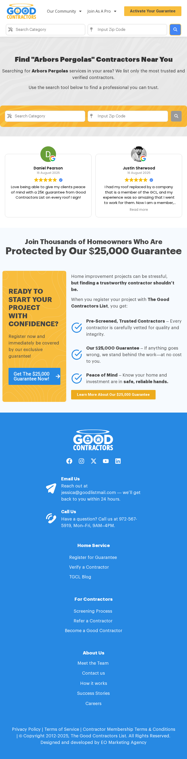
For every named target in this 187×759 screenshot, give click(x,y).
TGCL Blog (80, 577)
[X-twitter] (93, 461)
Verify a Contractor (89, 567)
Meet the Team (93, 663)
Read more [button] (139, 210)
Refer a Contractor (94, 621)
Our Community (61, 11)
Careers (93, 703)
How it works (93, 683)
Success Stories (93, 693)
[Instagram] (81, 461)
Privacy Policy (26, 729)
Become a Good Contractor (93, 630)
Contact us (93, 673)
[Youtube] (106, 461)
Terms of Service (61, 729)
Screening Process (93, 611)
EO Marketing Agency (123, 742)
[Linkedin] (118, 461)
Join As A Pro (99, 11)
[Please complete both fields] (175, 29)
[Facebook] (69, 461)
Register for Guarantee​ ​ (93, 557)
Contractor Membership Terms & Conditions (129, 729)
